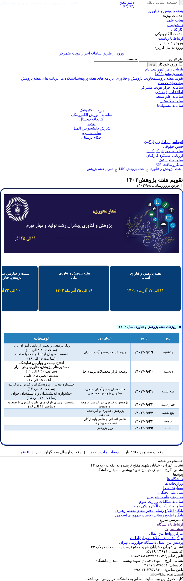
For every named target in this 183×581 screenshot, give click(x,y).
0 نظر (24, 452)
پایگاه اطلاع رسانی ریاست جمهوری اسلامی (149, 515)
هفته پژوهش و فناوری (165, 11)
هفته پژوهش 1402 (169, 74)
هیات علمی (174, 20)
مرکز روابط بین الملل (166, 533)
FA (131, 7)
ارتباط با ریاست (170, 38)
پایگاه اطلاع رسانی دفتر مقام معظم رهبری (149, 511)
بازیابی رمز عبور (170, 69)
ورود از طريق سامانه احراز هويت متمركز (91, 53)
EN (125, 7)
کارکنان (177, 29)
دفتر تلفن (126, 2)
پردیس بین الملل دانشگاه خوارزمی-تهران (151, 542)
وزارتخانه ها (174, 483)
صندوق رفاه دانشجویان (165, 497)
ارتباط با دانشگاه (170, 524)
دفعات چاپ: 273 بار (103, 452)
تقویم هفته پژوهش (169, 78)
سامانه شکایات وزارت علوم (161, 502)
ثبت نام (150, 69)
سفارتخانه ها (173, 488)
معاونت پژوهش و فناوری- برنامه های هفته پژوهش (116, 78)
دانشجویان (175, 25)
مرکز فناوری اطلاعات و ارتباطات (156, 538)
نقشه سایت (174, 529)
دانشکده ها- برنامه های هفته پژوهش (49, 78)
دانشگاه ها (175, 479)
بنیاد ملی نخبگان (170, 492)
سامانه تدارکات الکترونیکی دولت (157, 506)
